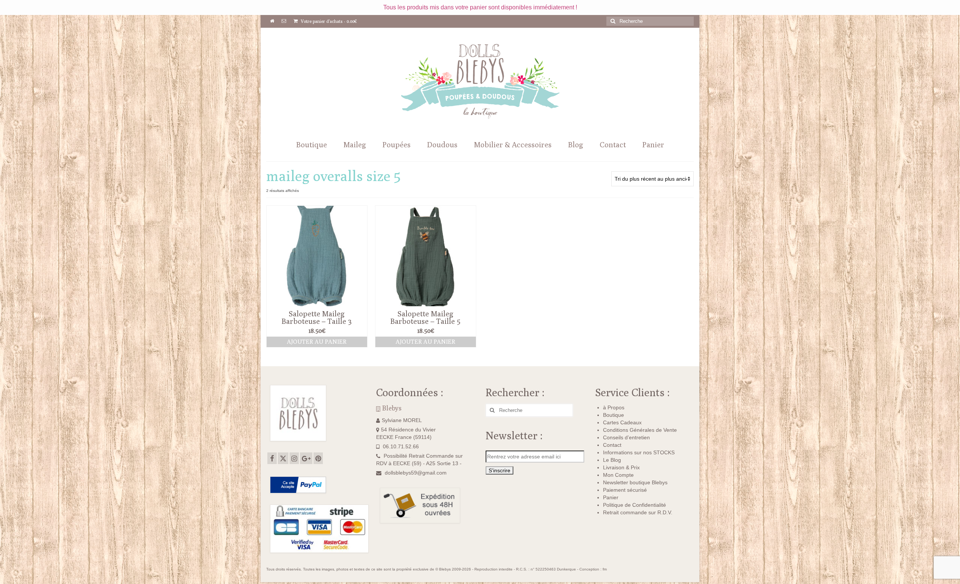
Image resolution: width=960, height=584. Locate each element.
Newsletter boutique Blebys (635, 482)
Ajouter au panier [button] (316, 341)
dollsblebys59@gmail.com (416, 473)
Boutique (613, 415)
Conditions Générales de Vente (640, 430)
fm (605, 569)
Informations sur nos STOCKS (639, 452)
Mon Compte (618, 475)
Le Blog (612, 460)
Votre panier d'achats (328, 21)
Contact (612, 445)
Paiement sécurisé (625, 490)
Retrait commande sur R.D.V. (637, 512)
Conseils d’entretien (626, 437)
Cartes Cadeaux (622, 422)
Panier (610, 497)
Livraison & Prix (621, 467)
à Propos (613, 407)
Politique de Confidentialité (634, 505)
